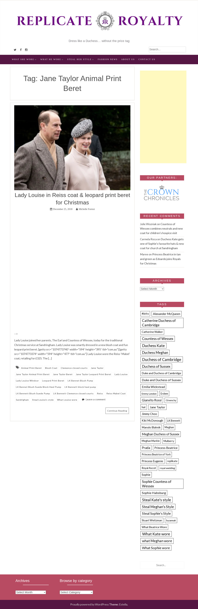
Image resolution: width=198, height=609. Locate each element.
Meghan (169, 427)
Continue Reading (117, 410)
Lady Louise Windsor (27, 380)
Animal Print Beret (31, 368)
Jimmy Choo (149, 414)
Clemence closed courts (74, 368)
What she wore (23, 59)
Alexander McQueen (166, 314)
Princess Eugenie (152, 461)
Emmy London (149, 393)
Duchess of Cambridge (161, 359)
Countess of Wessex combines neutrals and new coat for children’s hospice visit (161, 228)
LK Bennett (173, 420)
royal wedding (167, 468)
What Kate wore (156, 534)
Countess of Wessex (157, 339)
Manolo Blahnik (151, 427)
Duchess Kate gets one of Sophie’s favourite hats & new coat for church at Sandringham (162, 243)
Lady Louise (121, 374)
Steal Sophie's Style (156, 513)
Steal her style (79, 59)
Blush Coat (51, 368)
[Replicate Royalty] (99, 36)
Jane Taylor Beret (63, 374)
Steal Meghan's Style (158, 507)
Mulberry (169, 441)
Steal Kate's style (156, 500)
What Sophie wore (156, 548)
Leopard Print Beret (53, 380)
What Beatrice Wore (154, 527)
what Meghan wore (157, 541)
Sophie (146, 474)
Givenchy (171, 400)
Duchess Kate (153, 345)
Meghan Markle (151, 440)
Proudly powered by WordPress (89, 604)
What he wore (50, 59)
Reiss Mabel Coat (116, 393)
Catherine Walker (152, 331)
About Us (128, 59)
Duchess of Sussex (156, 366)
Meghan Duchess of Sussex (160, 434)
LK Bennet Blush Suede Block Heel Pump (38, 387)
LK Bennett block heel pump (80, 387)
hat (144, 407)
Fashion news (108, 59)
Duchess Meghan (155, 352)
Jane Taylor (97, 368)
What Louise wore (67, 399)
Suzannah (171, 520)
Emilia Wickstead (153, 387)
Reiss (100, 393)
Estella (123, 604)
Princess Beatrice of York (156, 454)
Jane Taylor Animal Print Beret (33, 374)
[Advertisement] (163, 117)
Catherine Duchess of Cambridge (159, 322)
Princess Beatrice (166, 448)
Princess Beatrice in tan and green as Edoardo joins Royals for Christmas (160, 259)
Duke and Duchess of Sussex (161, 380)
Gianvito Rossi (152, 400)
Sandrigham (22, 399)
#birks (145, 313)
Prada (146, 448)
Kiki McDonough (152, 420)
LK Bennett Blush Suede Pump (33, 393)
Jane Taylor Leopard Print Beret (93, 374)
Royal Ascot (149, 468)
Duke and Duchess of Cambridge (161, 373)
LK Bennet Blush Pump (80, 380)
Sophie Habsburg (154, 493)
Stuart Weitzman (152, 520)
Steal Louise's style (43, 399)
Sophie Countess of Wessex (156, 483)
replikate (172, 461)
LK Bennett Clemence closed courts (73, 393)
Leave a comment (96, 399)
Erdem (164, 393)
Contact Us (146, 59)
